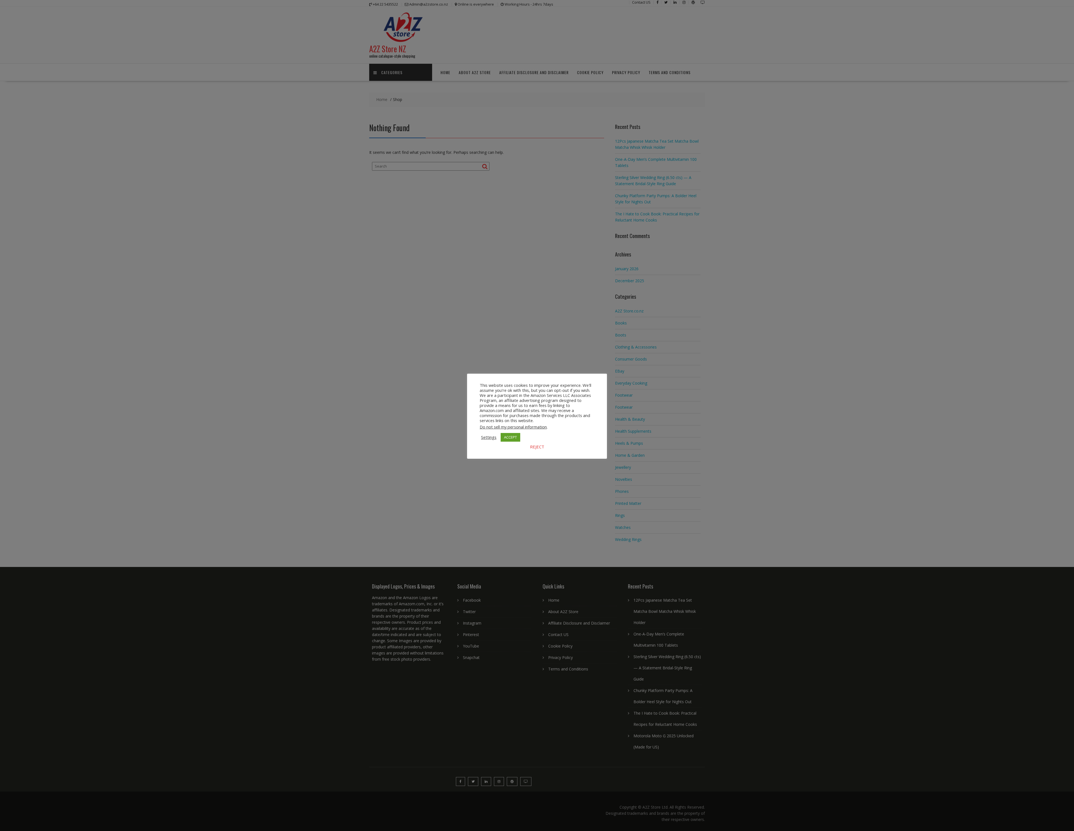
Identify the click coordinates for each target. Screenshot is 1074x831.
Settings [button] (488, 437)
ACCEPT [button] (510, 437)
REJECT (537, 446)
